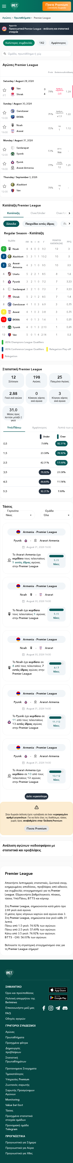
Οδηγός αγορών (15, 1018)
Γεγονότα (12, 511)
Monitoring (12, 1099)
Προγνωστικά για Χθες (19, 1153)
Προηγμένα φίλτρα (16, 1043)
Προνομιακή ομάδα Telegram (17, 1127)
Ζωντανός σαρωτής (17, 1085)
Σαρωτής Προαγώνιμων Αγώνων (19, 1092)
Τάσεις (9, 1110)
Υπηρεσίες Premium (17, 1079)
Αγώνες (6, 17)
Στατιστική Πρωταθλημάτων (15, 1059)
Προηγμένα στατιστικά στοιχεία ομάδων (19, 1118)
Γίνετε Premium (37, 828)
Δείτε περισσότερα (36, 796)
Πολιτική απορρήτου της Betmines (20, 1000)
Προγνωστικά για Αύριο (19, 1148)
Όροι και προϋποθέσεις (19, 993)
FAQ (8, 1013)
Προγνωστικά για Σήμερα (20, 1142)
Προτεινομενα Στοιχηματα (20, 1068)
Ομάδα (49, 511)
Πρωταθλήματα (22, 17)
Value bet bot (14, 1105)
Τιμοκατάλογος (14, 1074)
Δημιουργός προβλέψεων (13, 1050)
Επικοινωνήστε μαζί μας (19, 1007)
